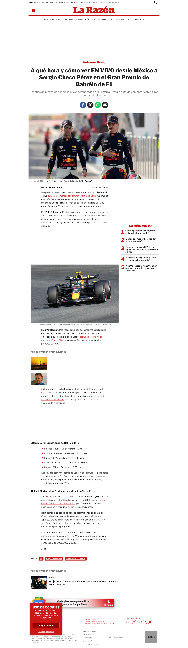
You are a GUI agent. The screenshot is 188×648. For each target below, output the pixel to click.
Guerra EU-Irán (47, 2)
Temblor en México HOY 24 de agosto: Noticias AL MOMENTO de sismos (141, 249)
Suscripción (88, 641)
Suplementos (117, 19)
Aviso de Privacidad (91, 644)
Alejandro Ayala (54, 187)
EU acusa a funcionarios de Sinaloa (84, 2)
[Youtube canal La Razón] (150, 622)
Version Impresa (136, 19)
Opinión (56, 19)
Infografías (84, 19)
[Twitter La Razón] (90, 105)
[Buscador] (155, 2)
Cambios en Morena (62, 2)
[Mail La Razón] (105, 105)
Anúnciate (87, 638)
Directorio (87, 634)
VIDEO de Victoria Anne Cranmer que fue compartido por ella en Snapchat (141, 268)
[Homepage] (94, 10)
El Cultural (100, 19)
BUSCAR (151, 637)
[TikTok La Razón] (145, 622)
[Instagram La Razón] (139, 622)
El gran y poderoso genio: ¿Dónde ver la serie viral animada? (141, 231)
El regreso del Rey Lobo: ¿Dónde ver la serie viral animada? (141, 258)
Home (45, 19)
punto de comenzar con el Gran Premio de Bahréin (73, 196)
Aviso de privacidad (46, 631)
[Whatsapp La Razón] (98, 105)
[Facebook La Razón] (83, 105)
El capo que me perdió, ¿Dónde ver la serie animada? (141, 240)
